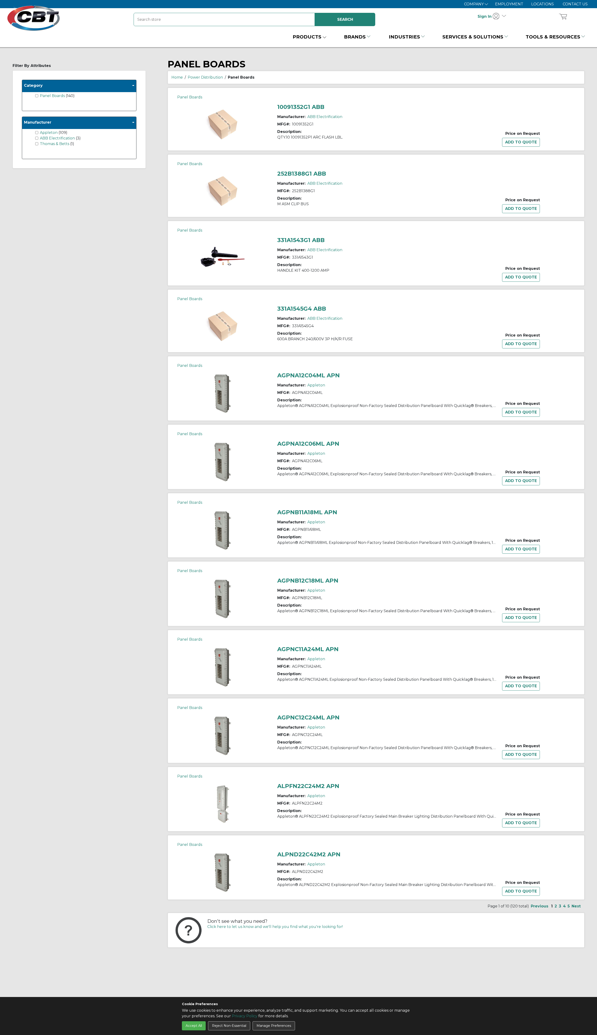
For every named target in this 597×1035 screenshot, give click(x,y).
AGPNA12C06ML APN (308, 443)
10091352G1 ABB (300, 107)
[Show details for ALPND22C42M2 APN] (222, 872)
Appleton (49, 132)
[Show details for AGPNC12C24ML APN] (222, 735)
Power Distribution (205, 77)
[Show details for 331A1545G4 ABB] (222, 325)
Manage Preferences (274, 1026)
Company (474, 4)
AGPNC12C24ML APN (308, 717)
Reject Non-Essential (229, 1026)
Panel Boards (53, 96)
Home (177, 77)
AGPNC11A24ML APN (308, 649)
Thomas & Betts (55, 144)
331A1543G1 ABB (301, 240)
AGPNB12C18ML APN (307, 580)
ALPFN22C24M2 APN (308, 786)
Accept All (194, 1026)
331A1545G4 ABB (301, 308)
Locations (542, 4)
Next (576, 906)
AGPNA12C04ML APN (308, 375)
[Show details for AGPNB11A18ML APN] (222, 530)
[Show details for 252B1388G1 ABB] (222, 190)
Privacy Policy (244, 1016)
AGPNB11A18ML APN (307, 512)
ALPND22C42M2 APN (308, 854)
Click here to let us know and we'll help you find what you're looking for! (275, 926)
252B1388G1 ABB (301, 173)
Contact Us (575, 4)
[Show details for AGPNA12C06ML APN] (222, 461)
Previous (539, 906)
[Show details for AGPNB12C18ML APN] (222, 598)
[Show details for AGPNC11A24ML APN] (222, 667)
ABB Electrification (58, 138)
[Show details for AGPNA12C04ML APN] (222, 393)
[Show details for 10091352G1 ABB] (222, 124)
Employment (509, 4)
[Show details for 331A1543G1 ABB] (222, 258)
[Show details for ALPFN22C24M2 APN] (222, 804)
